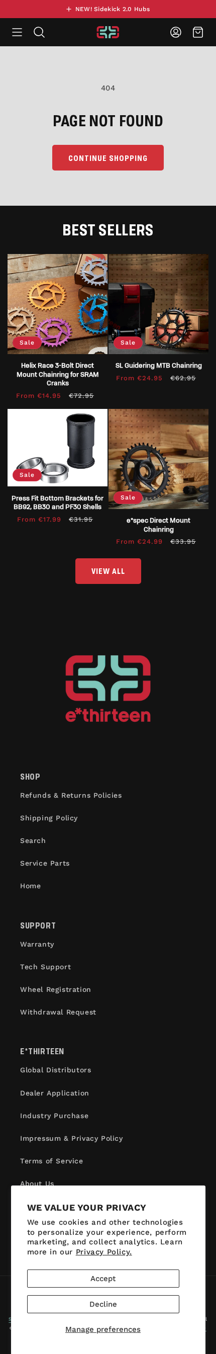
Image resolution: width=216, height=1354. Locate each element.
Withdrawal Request (58, 1012)
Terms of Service (51, 1161)
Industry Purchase (54, 1116)
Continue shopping (108, 157)
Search (33, 840)
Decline (103, 1304)
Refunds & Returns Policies (71, 795)
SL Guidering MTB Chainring (159, 365)
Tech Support (45, 967)
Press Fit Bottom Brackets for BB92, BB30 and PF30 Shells (57, 502)
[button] (17, 32)
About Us (37, 1183)
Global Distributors (55, 1070)
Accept (103, 1278)
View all (108, 570)
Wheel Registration (55, 989)
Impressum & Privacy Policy (71, 1138)
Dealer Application (54, 1093)
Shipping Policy (49, 818)
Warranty (37, 944)
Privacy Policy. (104, 1251)
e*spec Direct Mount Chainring (158, 524)
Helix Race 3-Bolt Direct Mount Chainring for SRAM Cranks (58, 374)
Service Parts (45, 863)
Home (30, 886)
